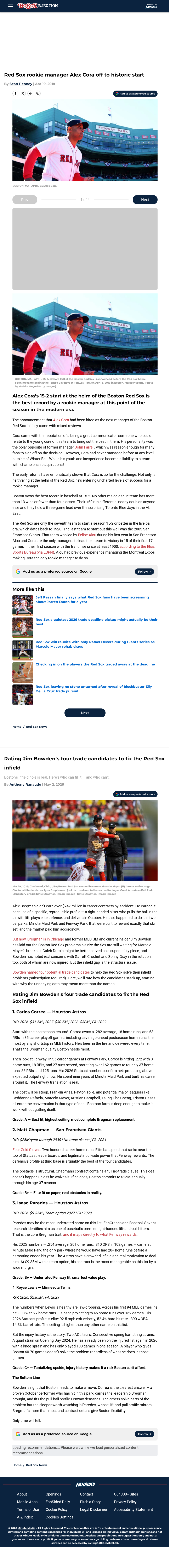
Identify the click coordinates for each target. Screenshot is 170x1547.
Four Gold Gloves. (26, 1149)
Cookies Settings (59, 1517)
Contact (86, 1494)
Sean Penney (21, 84)
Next (145, 199)
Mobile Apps (27, 1502)
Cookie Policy (57, 1509)
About (22, 1494)
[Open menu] (10, 6)
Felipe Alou (87, 535)
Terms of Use (28, 1509)
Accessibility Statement (133, 1509)
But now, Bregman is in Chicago (38, 939)
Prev (25, 199)
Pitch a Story (90, 1502)
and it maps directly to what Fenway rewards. (100, 1234)
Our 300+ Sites (126, 1494)
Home (17, 727)
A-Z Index (25, 1517)
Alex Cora (61, 420)
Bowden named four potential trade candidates (51, 972)
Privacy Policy (125, 1502)
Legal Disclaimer (93, 1509)
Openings (53, 1494)
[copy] (38, 93)
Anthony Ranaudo (25, 784)
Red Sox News (36, 727)
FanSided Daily (58, 1502)
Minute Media (26, 1528)
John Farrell (84, 447)
